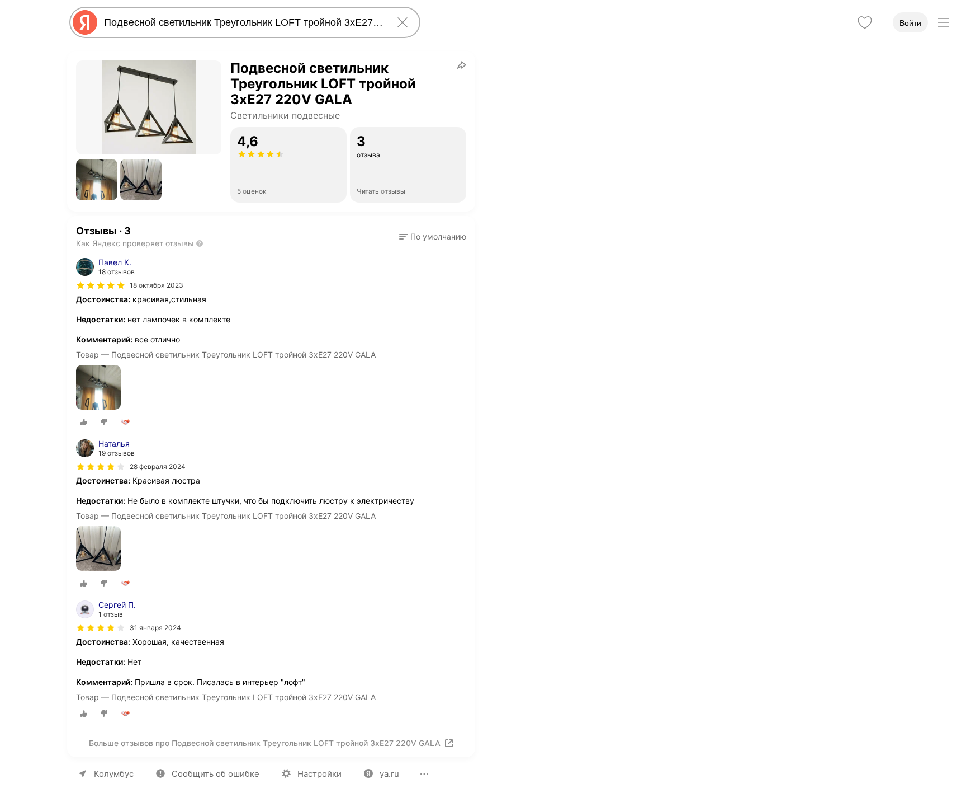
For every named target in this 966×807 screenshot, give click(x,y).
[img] (100, 285)
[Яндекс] (85, 22)
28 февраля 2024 (158, 466)
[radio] (84, 422)
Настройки (319, 773)
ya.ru (389, 773)
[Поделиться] (461, 64)
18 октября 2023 (156, 285)
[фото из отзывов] (98, 388)
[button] (96, 179)
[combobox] (242, 22)
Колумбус (114, 773)
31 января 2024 (155, 627)
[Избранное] (865, 22)
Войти (910, 22)
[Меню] (943, 22)
